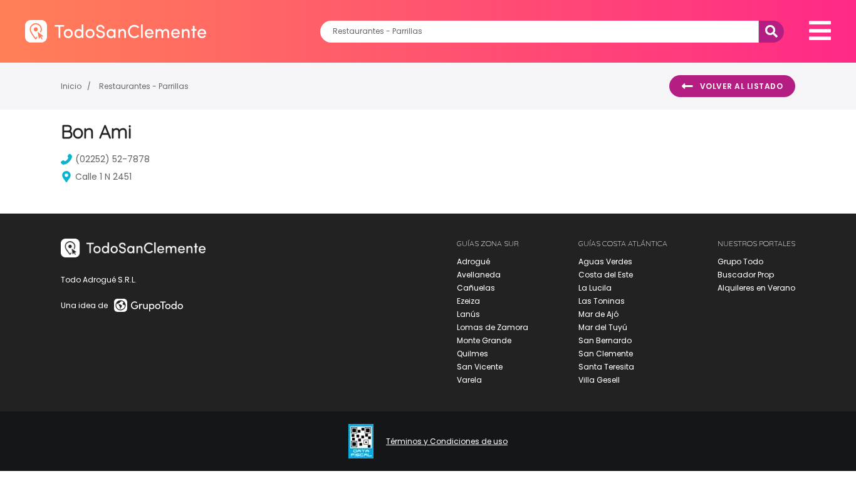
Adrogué (473, 261)
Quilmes (472, 353)
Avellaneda (479, 274)
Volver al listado (741, 86)
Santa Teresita (606, 366)
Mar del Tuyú (602, 327)
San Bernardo (605, 340)
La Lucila (595, 287)
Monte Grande (484, 340)
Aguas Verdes (605, 261)
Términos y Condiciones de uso (447, 442)
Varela (469, 380)
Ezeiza (468, 301)
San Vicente (480, 366)
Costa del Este (605, 274)
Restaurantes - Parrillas (144, 86)
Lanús (468, 314)
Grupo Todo (740, 261)
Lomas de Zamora (492, 327)
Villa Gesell (599, 380)
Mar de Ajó (598, 314)
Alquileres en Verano (756, 287)
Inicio (71, 86)
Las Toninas (601, 301)
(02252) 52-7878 (112, 159)
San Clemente (605, 353)
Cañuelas (476, 287)
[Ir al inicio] (115, 31)
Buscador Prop (746, 274)
